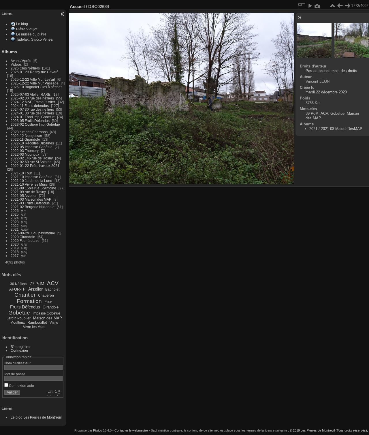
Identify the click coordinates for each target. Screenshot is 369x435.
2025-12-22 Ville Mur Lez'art (33, 79)
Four (48, 302)
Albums (9, 51)
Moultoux (17, 322)
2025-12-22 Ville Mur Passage (35, 83)
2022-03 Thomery (25, 150)
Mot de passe (14, 374)
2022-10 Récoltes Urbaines (32, 143)
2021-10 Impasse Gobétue (31, 177)
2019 (15, 248)
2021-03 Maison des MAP (31, 199)
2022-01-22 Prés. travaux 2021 (35, 165)
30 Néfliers (18, 284)
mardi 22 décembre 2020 (326, 92)
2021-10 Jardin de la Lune (31, 180)
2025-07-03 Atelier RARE (30, 94)
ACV (53, 283)
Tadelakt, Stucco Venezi (34, 39)
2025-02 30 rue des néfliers (32, 98)
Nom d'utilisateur (17, 363)
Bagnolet (52, 289)
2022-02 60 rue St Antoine (31, 162)
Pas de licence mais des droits (331, 71)
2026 (15, 210)
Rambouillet (37, 322)
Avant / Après (21, 61)
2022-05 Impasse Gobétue (31, 147)
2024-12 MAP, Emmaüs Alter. (33, 102)
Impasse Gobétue (46, 313)
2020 (15, 244)
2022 (15, 225)
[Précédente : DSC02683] (340, 6)
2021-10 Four (21, 173)
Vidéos (16, 64)
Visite (54, 322)
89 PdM (312, 113)
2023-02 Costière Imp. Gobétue (35, 124)
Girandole (51, 307)
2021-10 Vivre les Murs (29, 184)
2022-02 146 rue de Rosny (32, 158)
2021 (15, 229)
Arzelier (35, 289)
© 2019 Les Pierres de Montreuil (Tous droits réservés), (329, 430)
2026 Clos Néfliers (25, 68)
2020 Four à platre (25, 240)
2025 (15, 214)
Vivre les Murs (34, 327)
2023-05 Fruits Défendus (30, 121)
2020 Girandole (23, 237)
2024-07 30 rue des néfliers (32, 109)
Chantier (24, 295)
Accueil (77, 6)
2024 (15, 218)
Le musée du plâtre (31, 34)
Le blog (22, 24)
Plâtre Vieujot (26, 29)
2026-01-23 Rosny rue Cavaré (35, 72)
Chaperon (46, 295)
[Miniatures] (332, 6)
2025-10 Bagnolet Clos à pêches (36, 87)
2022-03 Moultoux (25, 154)
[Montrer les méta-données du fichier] (317, 6)
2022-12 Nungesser (26, 136)
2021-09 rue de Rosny (28, 192)
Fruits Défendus (25, 306)
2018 (15, 252)
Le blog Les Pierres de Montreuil (36, 417)
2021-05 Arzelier (24, 195)
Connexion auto (21, 385)
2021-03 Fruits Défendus (30, 203)
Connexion (19, 350)
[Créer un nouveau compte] (49, 393)
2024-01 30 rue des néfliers (33, 113)
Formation (29, 301)
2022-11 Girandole (25, 139)
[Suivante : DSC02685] (347, 6)
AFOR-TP (17, 289)
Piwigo (97, 430)
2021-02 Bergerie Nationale (32, 207)
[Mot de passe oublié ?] (57, 393)
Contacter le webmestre (131, 430)
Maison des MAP (47, 318)
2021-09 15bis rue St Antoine (33, 188)
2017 (15, 255)
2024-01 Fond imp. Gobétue (33, 117)
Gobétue (19, 313)
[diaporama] (310, 6)
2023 (15, 222)
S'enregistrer (21, 347)
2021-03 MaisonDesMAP (341, 129)
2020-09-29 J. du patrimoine (33, 233)
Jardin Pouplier (19, 318)
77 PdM (37, 283)
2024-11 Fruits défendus (30, 106)
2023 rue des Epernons (29, 132)
